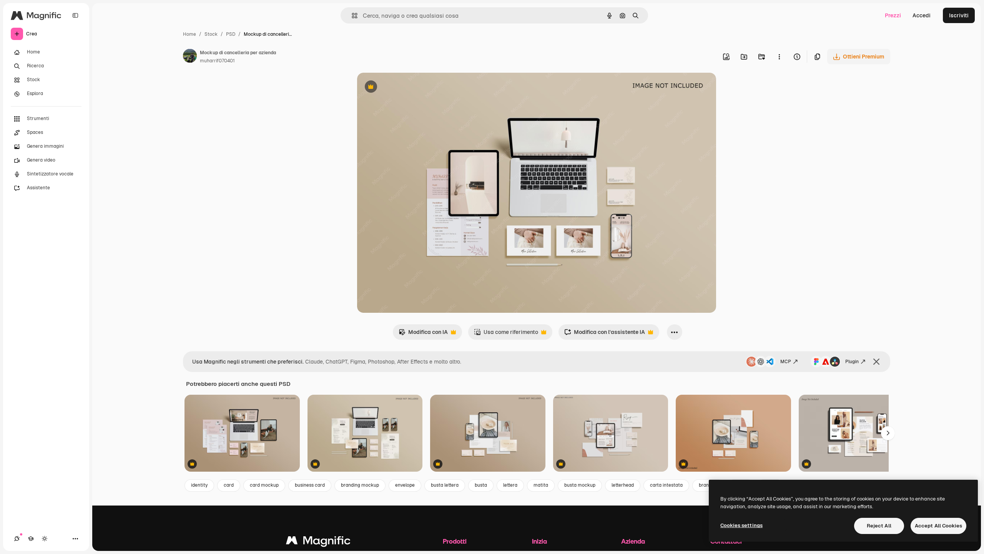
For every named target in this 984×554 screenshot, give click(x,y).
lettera (510, 485)
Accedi (922, 15)
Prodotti (455, 541)
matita (541, 485)
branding (708, 485)
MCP (785, 362)
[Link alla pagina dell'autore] (190, 57)
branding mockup (360, 485)
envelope (405, 485)
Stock (211, 34)
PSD (230, 34)
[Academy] (31, 538)
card (229, 485)
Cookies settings (741, 525)
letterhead (623, 485)
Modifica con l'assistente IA (604, 334)
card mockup (264, 485)
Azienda (633, 541)
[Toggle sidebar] (75, 15)
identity (199, 485)
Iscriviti (959, 15)
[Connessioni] (17, 538)
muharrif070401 (217, 61)
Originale (408, 87)
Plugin (852, 362)
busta (481, 485)
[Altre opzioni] (779, 56)
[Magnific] (318, 542)
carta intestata (666, 485)
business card (310, 485)
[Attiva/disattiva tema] (44, 538)
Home (189, 34)
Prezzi (893, 15)
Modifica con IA (423, 334)
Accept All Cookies (938, 525)
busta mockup (579, 485)
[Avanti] (888, 433)
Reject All (879, 525)
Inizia (539, 541)
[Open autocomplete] (351, 15)
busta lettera (445, 485)
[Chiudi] (876, 361)
